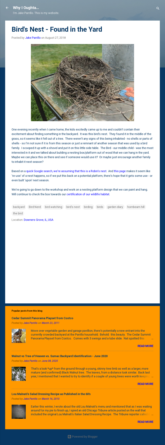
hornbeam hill (136, 207)
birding (88, 207)
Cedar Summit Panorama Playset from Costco (42, 318)
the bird (18, 213)
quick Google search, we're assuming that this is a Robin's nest (66, 171)
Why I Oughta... (26, 7)
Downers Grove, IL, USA (38, 219)
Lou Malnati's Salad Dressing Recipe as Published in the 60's (51, 394)
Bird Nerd (35, 207)
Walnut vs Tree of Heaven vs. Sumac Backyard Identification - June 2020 (60, 356)
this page (120, 171)
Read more (145, 346)
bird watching (53, 207)
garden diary (115, 207)
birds (100, 207)
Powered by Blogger (84, 436)
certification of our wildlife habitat (88, 194)
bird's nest (73, 207)
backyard (19, 207)
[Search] (158, 9)
